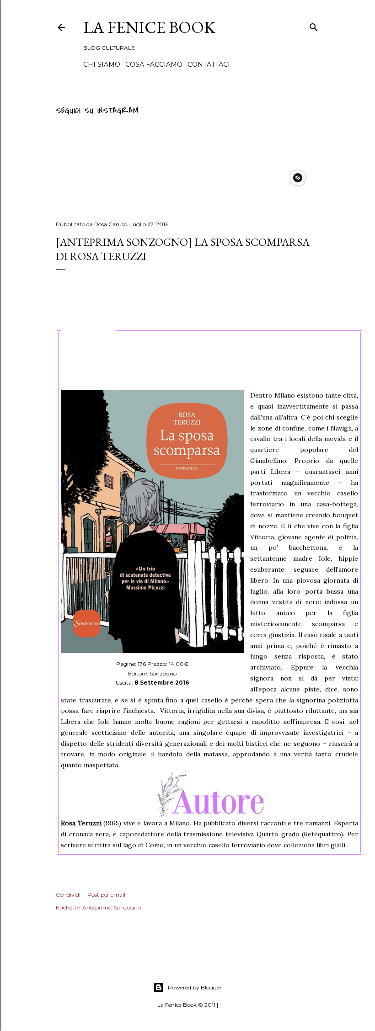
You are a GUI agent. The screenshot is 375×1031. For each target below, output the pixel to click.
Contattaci (209, 64)
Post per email (106, 894)
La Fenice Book (149, 27)
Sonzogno (127, 907)
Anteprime (96, 907)
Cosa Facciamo (153, 64)
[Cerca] (313, 25)
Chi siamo (101, 64)
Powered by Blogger (195, 987)
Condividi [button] (68, 894)
